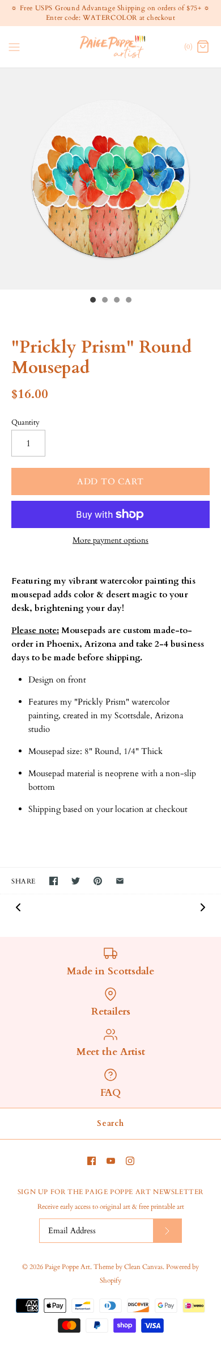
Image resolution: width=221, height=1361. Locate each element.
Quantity (25, 422)
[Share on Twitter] (75, 881)
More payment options (110, 541)
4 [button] (128, 301)
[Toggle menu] (14, 46)
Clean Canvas (143, 1266)
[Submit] (167, 1230)
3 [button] (116, 301)
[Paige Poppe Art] (111, 47)
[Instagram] (130, 1161)
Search (110, 1123)
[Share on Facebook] (53, 881)
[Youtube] (111, 1161)
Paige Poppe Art (67, 1266)
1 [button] (92, 301)
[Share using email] (120, 881)
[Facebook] (91, 1161)
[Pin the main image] (98, 881)
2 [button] (104, 301)
